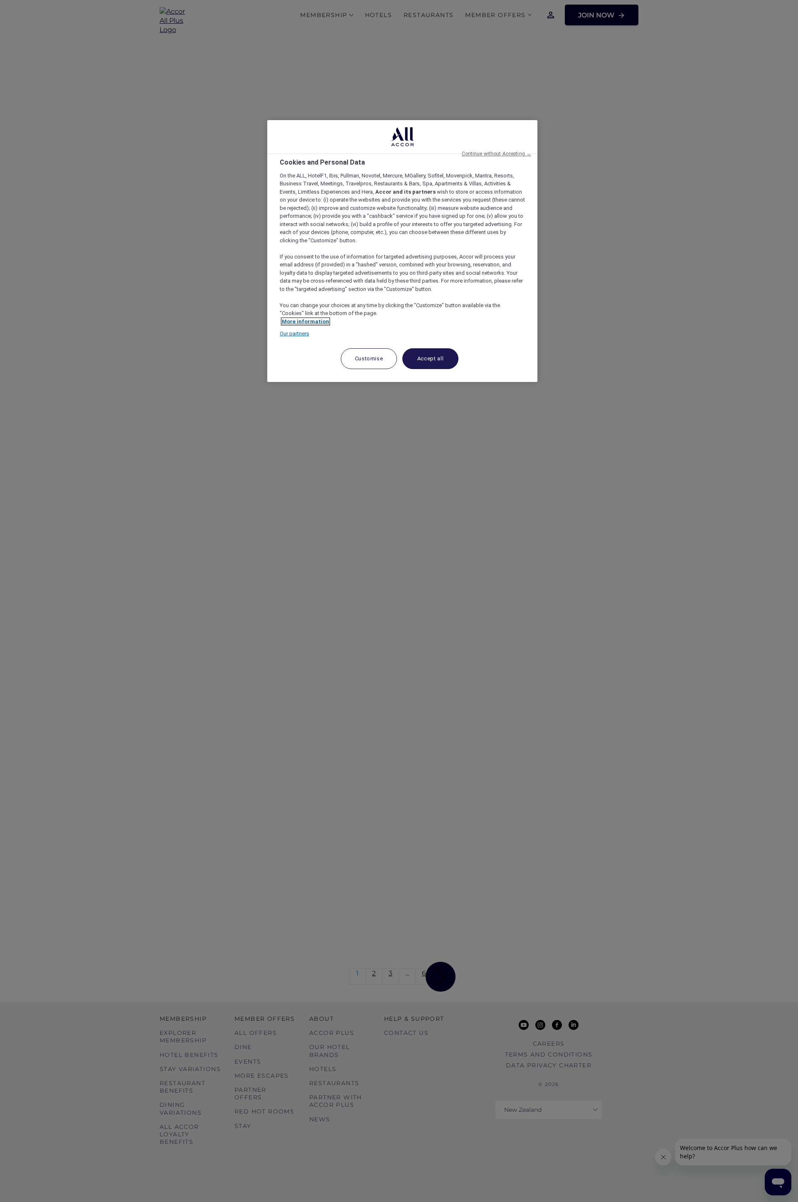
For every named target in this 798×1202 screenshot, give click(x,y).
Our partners (294, 333)
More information (305, 321)
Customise (369, 358)
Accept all (430, 358)
